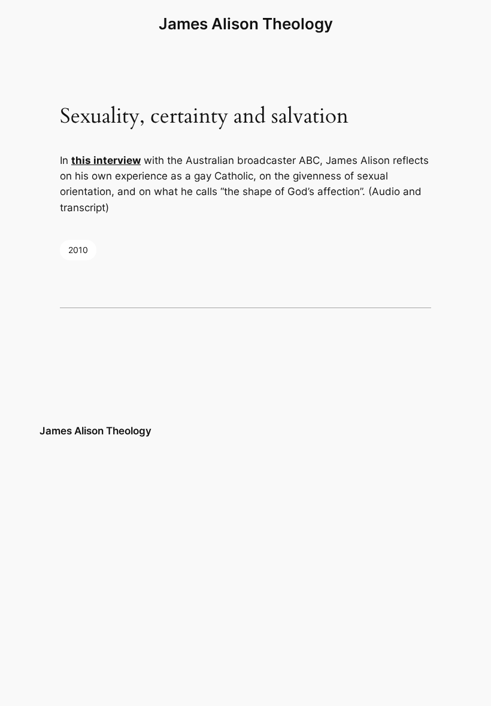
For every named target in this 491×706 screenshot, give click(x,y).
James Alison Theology (246, 23)
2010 (78, 250)
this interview (106, 160)
